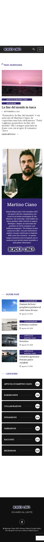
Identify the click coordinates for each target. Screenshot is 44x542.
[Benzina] (9, 340)
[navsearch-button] (34, 49)
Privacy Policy (25, 528)
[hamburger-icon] (40, 49)
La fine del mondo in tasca (19, 107)
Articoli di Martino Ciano (16, 99)
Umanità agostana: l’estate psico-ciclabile (29, 359)
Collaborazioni (30, 301)
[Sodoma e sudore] (9, 325)
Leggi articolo (8, 134)
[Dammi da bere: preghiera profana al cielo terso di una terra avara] (9, 305)
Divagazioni (11, 103)
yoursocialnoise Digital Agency (27, 530)
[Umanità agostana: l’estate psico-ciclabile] (9, 356)
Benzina (23, 341)
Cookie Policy (36, 528)
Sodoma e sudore (28, 324)
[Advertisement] (22, 23)
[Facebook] (22, 521)
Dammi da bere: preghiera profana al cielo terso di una (30, 307)
